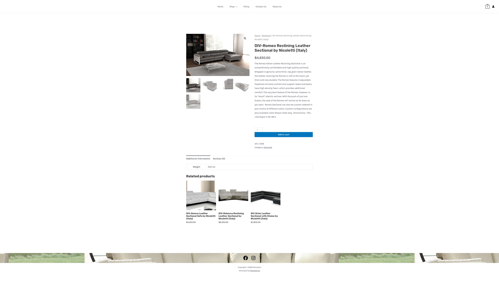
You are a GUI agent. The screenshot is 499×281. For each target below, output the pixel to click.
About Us (277, 6)
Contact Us (261, 6)
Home (220, 6)
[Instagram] (253, 258)
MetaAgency (255, 271)
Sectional (266, 35)
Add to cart (283, 134)
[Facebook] (245, 258)
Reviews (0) (219, 158)
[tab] (198, 158)
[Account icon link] (493, 6)
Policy (246, 6)
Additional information (198, 158)
